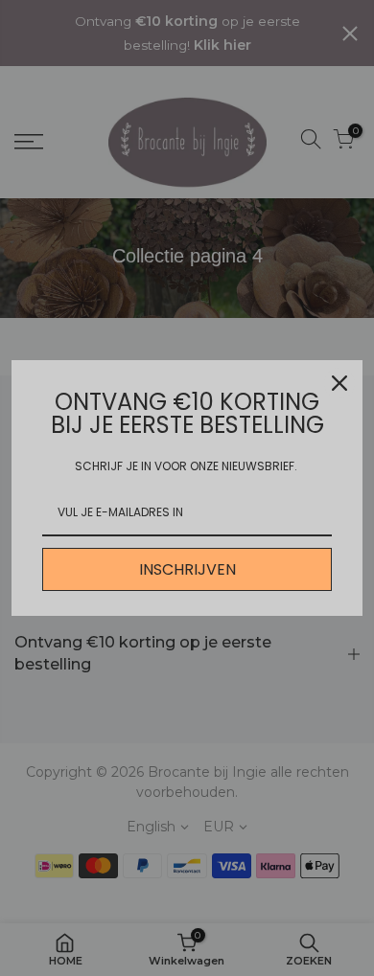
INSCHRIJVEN (187, 569)
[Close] (339, 383)
